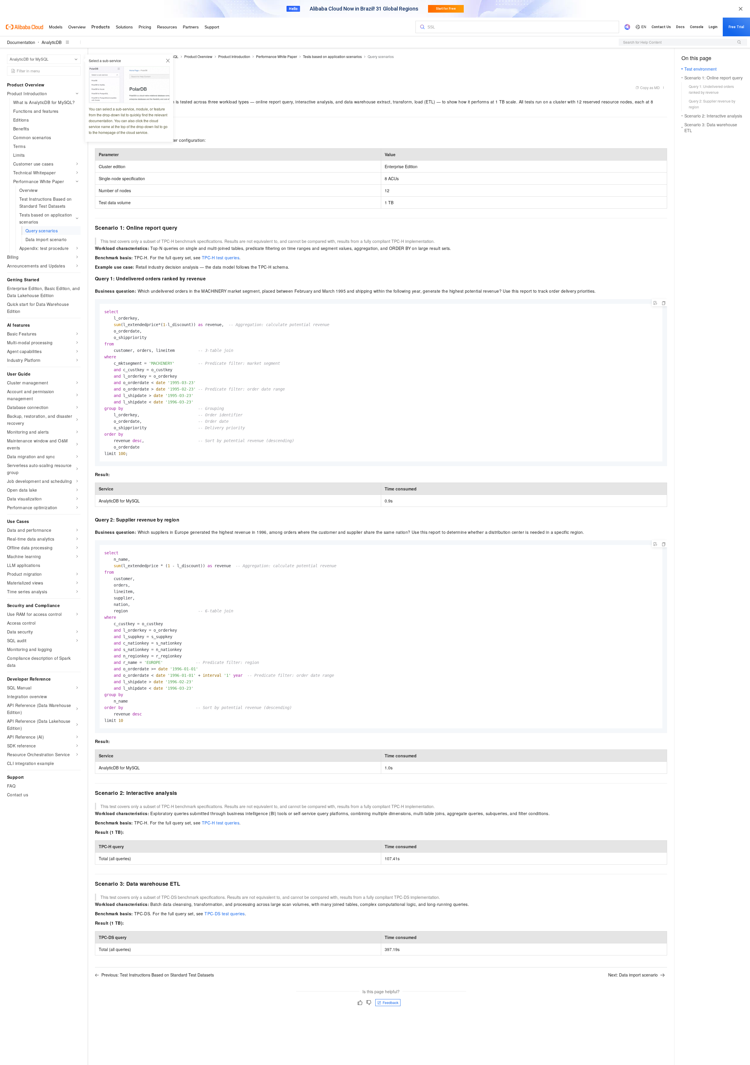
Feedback (390, 1002)
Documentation (21, 42)
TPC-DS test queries (224, 913)
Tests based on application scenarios (332, 56)
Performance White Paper (276, 56)
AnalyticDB (52, 42)
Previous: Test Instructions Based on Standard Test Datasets (157, 975)
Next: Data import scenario (633, 975)
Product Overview (198, 56)
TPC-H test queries (220, 257)
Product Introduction (234, 56)
